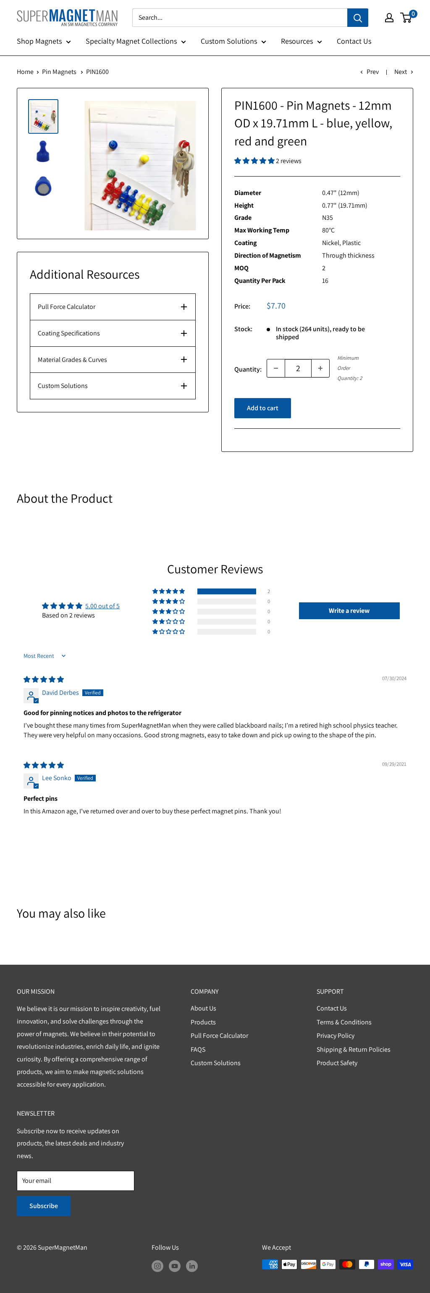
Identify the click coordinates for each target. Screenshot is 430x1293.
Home (25, 71)
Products (203, 1022)
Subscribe (43, 1205)
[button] (255, 160)
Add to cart (262, 408)
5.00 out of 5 (102, 606)
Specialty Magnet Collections (131, 41)
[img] (44, 679)
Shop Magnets (39, 41)
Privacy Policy (335, 1035)
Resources (297, 41)
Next (400, 71)
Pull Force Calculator (66, 306)
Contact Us (354, 41)
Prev (373, 71)
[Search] (357, 17)
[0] (406, 18)
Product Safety (337, 1062)
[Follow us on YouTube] (175, 1265)
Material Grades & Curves (72, 359)
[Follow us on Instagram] (157, 1265)
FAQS (198, 1049)
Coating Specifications (69, 333)
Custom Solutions (229, 41)
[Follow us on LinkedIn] (192, 1265)
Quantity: (248, 369)
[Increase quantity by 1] (320, 368)
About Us (203, 1008)
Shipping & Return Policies (354, 1049)
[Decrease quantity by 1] (276, 368)
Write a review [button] (349, 610)
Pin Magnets (59, 71)
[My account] (389, 17)
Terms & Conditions (344, 1022)
